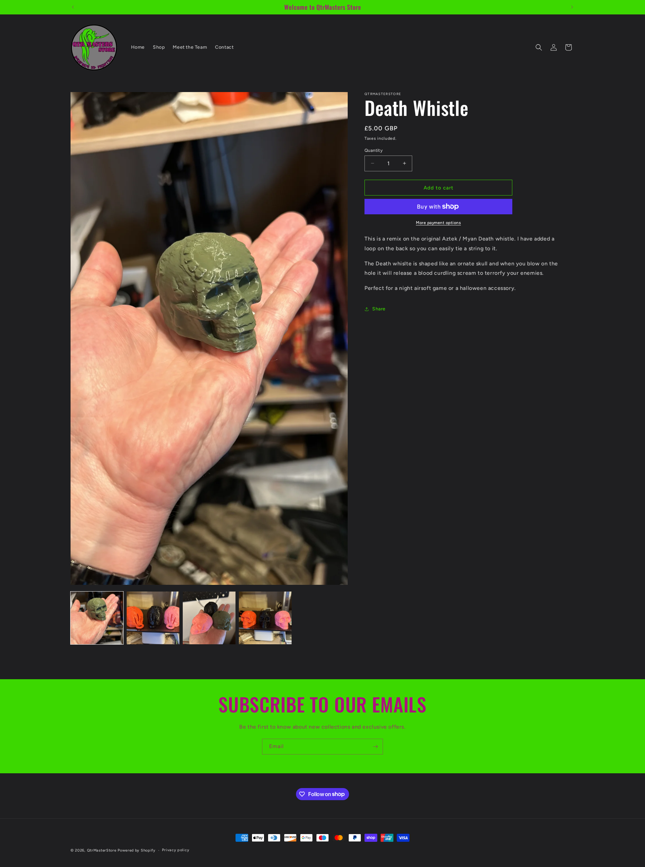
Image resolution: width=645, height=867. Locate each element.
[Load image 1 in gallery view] (97, 618)
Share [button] (379, 309)
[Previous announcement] (73, 7)
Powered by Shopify (137, 850)
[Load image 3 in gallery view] (209, 618)
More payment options (438, 222)
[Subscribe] (375, 746)
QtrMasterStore (102, 850)
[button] (538, 47)
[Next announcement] (572, 7)
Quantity (373, 150)
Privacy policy (175, 850)
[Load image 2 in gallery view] (153, 618)
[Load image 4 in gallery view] (265, 618)
